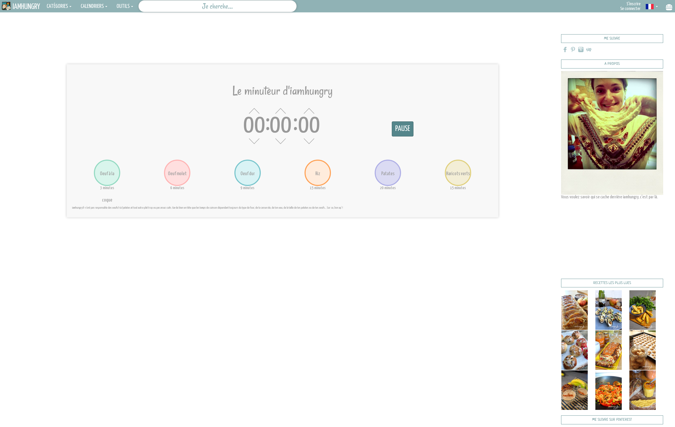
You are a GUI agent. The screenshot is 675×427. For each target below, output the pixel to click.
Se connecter (630, 9)
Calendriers (92, 6)
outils (123, 6)
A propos (612, 64)
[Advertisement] (283, 41)
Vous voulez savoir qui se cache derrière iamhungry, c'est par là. (609, 197)
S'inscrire (633, 4)
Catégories (57, 6)
